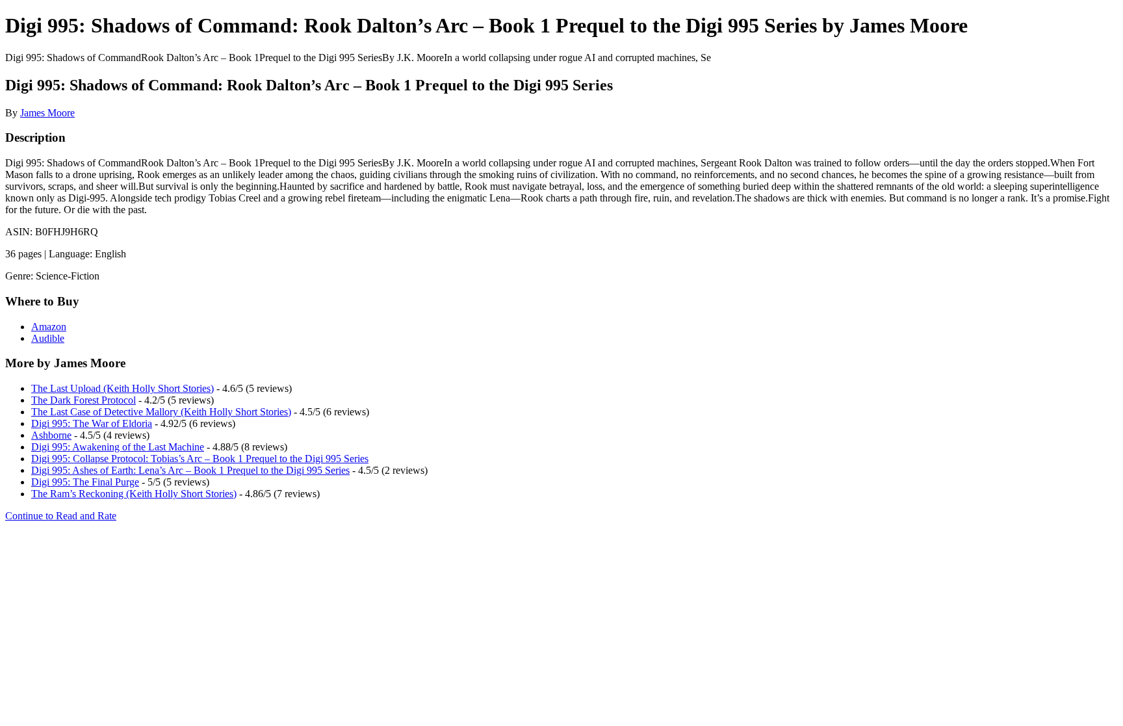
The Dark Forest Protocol (83, 400)
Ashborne (51, 435)
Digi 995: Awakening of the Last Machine (117, 446)
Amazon (48, 326)
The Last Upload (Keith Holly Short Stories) (122, 388)
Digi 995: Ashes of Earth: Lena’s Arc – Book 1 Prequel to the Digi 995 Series (190, 470)
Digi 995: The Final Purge (85, 481)
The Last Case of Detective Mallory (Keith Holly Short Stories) (161, 411)
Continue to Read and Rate (60, 515)
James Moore (47, 112)
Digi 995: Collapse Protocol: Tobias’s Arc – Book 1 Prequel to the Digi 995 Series (199, 458)
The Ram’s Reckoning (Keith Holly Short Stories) (134, 493)
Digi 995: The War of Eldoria (91, 423)
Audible (47, 338)
